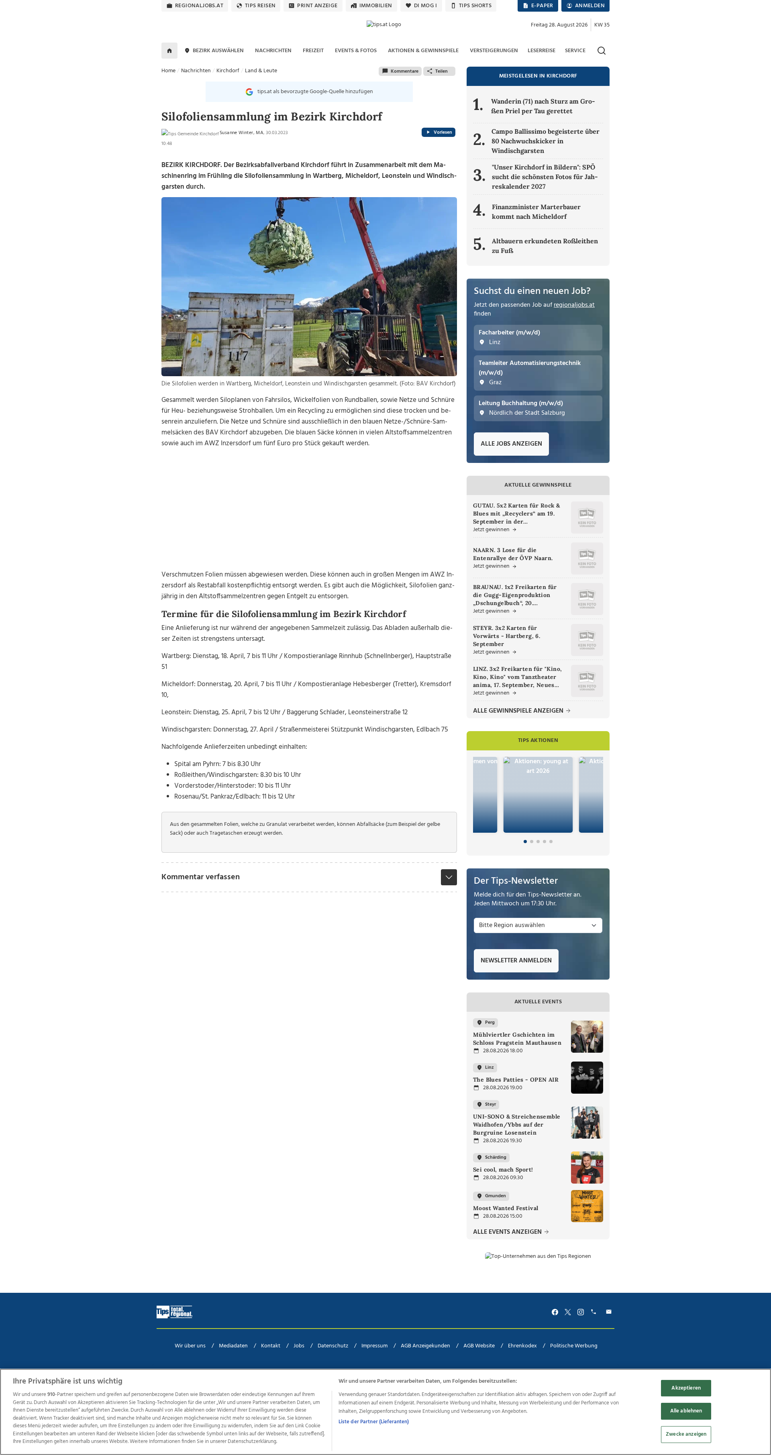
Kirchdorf (227, 70)
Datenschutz (333, 1346)
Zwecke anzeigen (686, 1434)
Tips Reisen (260, 5)
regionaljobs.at (199, 5)
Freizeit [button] (313, 50)
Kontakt (270, 1346)
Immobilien (375, 5)
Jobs (299, 1346)
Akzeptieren (685, 1388)
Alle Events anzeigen (508, 1232)
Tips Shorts (475, 5)
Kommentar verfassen (200, 877)
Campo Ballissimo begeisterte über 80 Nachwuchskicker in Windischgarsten (546, 141)
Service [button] (575, 50)
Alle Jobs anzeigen (511, 444)
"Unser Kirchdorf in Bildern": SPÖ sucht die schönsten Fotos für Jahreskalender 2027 (545, 176)
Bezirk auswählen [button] (218, 50)
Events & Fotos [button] (356, 50)
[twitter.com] (568, 1312)
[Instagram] (580, 1312)
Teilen (441, 71)
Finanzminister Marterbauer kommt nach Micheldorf (536, 211)
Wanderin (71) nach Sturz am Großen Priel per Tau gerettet (543, 106)
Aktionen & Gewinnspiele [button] (423, 50)
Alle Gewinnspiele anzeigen (519, 711)
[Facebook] (555, 1312)
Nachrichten (196, 70)
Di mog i (425, 5)
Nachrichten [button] (273, 50)
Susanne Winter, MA (241, 133)
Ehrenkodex (522, 1346)
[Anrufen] (594, 1312)
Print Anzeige (317, 5)
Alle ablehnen (686, 1411)
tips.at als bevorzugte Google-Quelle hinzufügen (315, 91)
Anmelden (590, 5)
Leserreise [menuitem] (541, 50)
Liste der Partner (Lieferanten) (374, 1422)
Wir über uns (190, 1346)
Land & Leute (261, 70)
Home (168, 70)
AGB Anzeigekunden (425, 1346)
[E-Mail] (610, 1312)
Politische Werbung (574, 1346)
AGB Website (479, 1346)
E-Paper (542, 5)
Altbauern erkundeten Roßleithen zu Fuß (545, 246)
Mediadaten (233, 1346)
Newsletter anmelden (516, 961)
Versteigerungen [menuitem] (494, 50)
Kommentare (404, 71)
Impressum (374, 1346)
